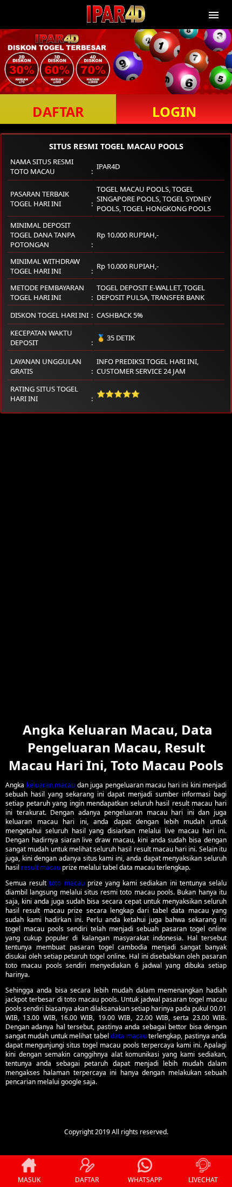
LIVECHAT (203, 1179)
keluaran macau (51, 785)
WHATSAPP (145, 1179)
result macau (40, 867)
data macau (128, 1036)
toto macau (66, 883)
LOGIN (174, 111)
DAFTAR (58, 111)
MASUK (29, 1179)
